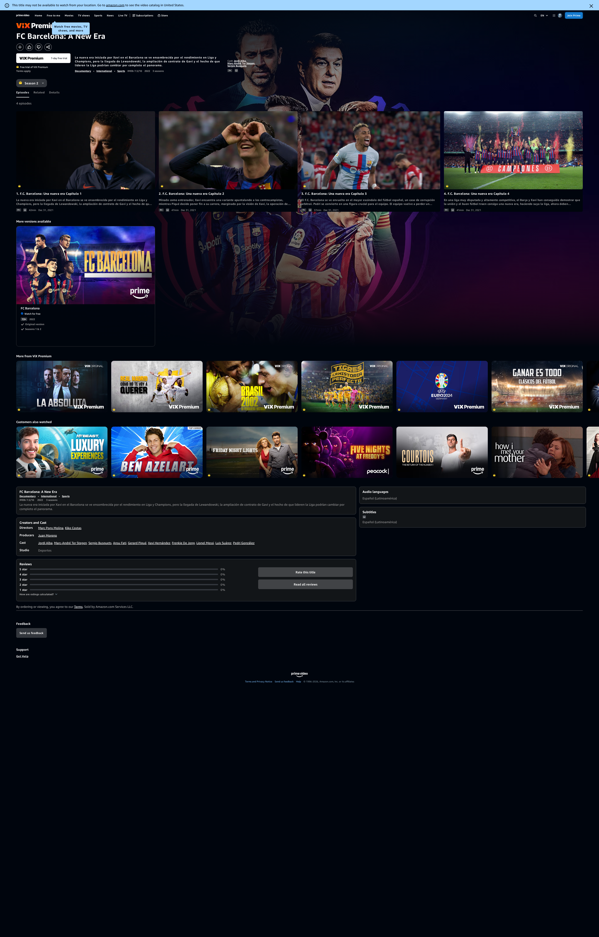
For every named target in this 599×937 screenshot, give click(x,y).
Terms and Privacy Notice (258, 681)
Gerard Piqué (137, 543)
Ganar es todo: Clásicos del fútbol (537, 386)
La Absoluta (61, 386)
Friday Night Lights (252, 452)
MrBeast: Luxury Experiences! (61, 452)
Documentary (83, 71)
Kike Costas (73, 528)
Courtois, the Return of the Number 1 (442, 452)
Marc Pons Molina (50, 528)
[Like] (29, 47)
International (104, 71)
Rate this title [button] (305, 572)
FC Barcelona (85, 265)
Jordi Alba (240, 60)
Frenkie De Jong (183, 543)
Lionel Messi (205, 543)
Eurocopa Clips (442, 386)
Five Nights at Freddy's (347, 452)
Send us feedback (284, 681)
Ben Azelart (156, 452)
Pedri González (244, 543)
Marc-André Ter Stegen (241, 63)
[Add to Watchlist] (20, 47)
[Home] (22, 15)
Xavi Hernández (159, 543)
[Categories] (554, 15)
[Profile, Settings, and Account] (560, 15)
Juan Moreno (47, 535)
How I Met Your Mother (537, 452)
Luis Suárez (223, 543)
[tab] (22, 92)
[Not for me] (38, 47)
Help (298, 681)
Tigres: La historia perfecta (347, 386)
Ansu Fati (119, 543)
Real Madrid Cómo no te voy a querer (156, 386)
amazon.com (115, 5)
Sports (121, 71)
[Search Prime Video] (535, 15)
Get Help (22, 656)
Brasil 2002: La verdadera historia (252, 386)
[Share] (48, 47)
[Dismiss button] (591, 6)
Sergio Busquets (236, 65)
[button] (38, 594)
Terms (78, 606)
